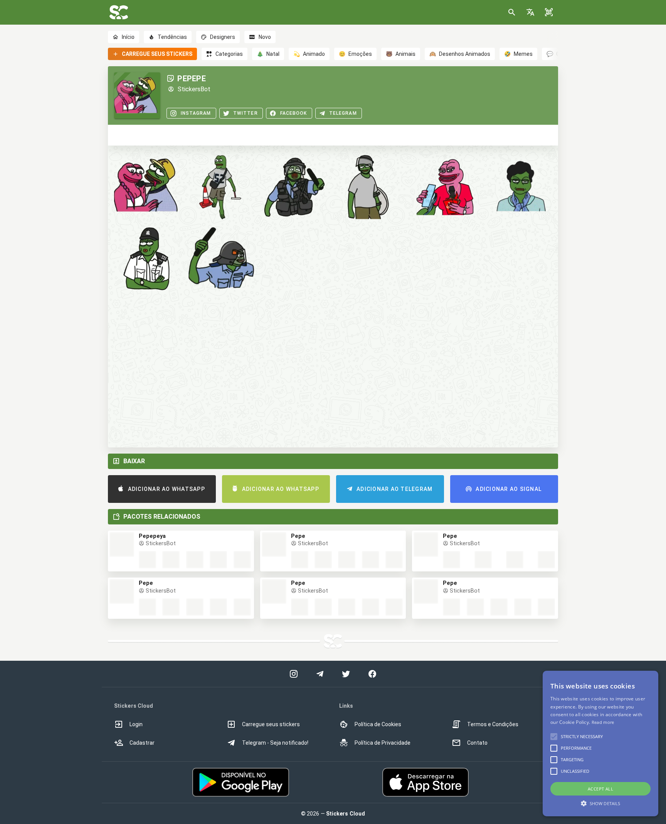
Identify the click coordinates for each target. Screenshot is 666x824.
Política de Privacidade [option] (382, 743)
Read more (603, 722)
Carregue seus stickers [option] (271, 724)
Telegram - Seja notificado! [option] (275, 743)
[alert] (600, 743)
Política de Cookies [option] (378, 724)
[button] (530, 12)
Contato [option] (477, 743)
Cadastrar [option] (142, 743)
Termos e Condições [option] (492, 724)
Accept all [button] (600, 789)
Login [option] (136, 724)
